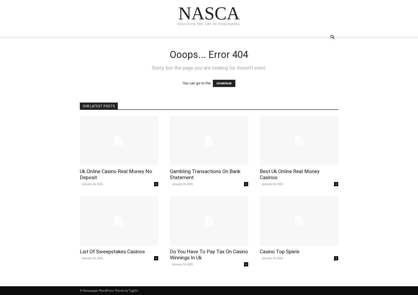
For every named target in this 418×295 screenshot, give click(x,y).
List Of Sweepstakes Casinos (112, 252)
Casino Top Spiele (279, 252)
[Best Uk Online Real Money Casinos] (299, 140)
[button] (332, 37)
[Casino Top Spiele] (299, 221)
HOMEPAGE (224, 83)
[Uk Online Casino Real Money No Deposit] (119, 140)
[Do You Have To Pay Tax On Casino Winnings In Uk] (209, 221)
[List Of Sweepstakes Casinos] (119, 221)
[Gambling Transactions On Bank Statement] (209, 140)
